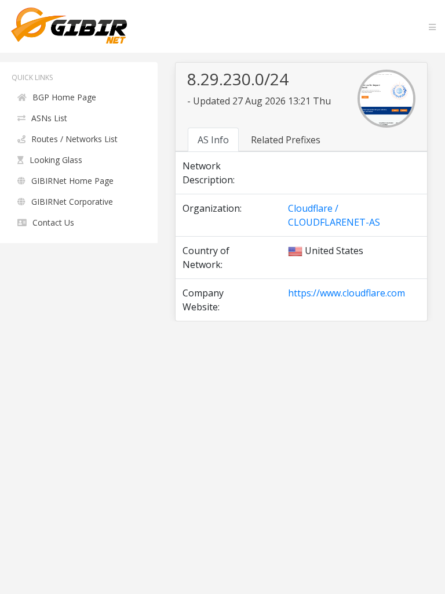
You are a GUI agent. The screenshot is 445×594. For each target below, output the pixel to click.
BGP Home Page (64, 97)
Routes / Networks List (74, 138)
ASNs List (49, 118)
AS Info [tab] (213, 139)
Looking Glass (56, 159)
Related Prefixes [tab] (285, 139)
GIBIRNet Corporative (72, 201)
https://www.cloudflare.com (346, 293)
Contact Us (53, 222)
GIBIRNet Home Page (72, 180)
